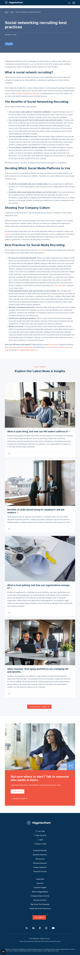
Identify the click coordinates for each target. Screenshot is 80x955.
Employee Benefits (40, 850)
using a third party (59, 285)
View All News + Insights (38, 707)
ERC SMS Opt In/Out (44, 941)
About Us (40, 883)
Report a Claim (41, 844)
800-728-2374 (41, 835)
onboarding (12, 347)
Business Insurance (40, 854)
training (22, 347)
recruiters (18, 93)
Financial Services (40, 871)
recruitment (42, 250)
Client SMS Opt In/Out (54, 941)
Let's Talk (38, 917)
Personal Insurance (40, 863)
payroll (30, 347)
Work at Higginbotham (40, 892)
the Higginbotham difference (27, 350)
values (7, 234)
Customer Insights (40, 887)
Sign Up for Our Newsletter (40, 904)
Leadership (40, 879)
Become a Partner (40, 900)
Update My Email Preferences (40, 908)
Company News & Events (40, 896)
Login (41, 840)
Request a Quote (19, 798)
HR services (53, 344)
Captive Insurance (39, 867)
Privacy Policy (23, 941)
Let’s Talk (16, 791)
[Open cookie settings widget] (3, 951)
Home (6, 12)
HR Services (40, 859)
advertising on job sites (31, 93)
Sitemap (36, 941)
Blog (12, 12)
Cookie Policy (30, 941)
